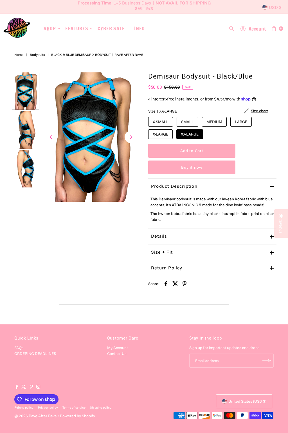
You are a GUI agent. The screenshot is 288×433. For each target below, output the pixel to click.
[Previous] (51, 137)
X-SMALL (160, 121)
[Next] (131, 137)
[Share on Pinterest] (184, 283)
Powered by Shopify (77, 415)
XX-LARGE (190, 134)
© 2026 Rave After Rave (35, 415)
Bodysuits (37, 54)
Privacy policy (48, 407)
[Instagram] (38, 387)
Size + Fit (162, 252)
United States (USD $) (247, 401)
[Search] (231, 29)
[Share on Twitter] (175, 283)
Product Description (174, 186)
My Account (117, 347)
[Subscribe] (267, 361)
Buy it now (191, 167)
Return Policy (167, 268)
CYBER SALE (111, 28)
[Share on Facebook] (166, 283)
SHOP (50, 28)
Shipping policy (100, 407)
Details (159, 236)
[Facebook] (17, 387)
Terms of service (74, 407)
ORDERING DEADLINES (35, 353)
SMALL (187, 121)
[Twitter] (23, 387)
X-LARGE (160, 134)
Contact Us (117, 353)
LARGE (241, 121)
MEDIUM (214, 121)
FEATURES (76, 28)
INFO (139, 28)
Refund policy (23, 407)
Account (257, 28)
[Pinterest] (31, 387)
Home (19, 54)
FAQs (19, 347)
